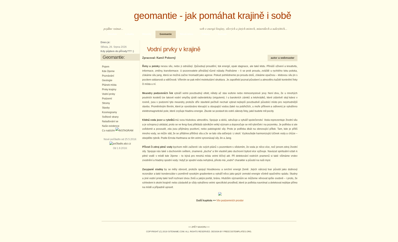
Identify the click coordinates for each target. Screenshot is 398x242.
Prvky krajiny (109, 89)
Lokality (129, 34)
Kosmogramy (109, 112)
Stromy (106, 103)
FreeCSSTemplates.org (237, 231)
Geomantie (166, 34)
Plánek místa (109, 84)
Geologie (107, 80)
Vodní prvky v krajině (171, 49)
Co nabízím (108, 130)
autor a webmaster (282, 57)
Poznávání (108, 75)
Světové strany (110, 116)
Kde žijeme (108, 71)
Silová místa (186, 34)
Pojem (105, 66)
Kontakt (222, 34)
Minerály (146, 34)
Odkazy (205, 34)
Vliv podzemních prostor (230, 200)
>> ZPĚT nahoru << (199, 227)
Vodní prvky (108, 94)
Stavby (106, 107)
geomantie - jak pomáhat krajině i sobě (208, 15)
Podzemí (107, 98)
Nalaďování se (110, 121)
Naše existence (110, 126)
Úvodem (112, 34)
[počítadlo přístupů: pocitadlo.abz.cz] (120, 143)
